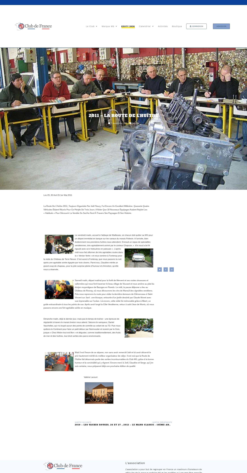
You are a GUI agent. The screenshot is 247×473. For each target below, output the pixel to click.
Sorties (135, 123)
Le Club (90, 26)
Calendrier (145, 26)
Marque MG (108, 26)
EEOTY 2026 (128, 26)
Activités (163, 26)
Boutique (177, 26)
